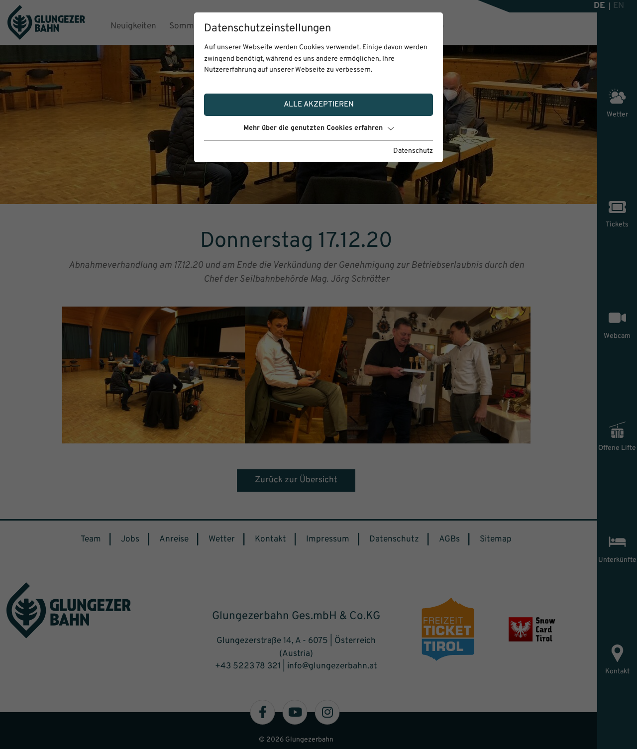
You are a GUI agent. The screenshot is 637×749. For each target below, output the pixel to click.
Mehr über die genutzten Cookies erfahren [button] (313, 128)
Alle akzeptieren (319, 104)
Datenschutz (413, 151)
